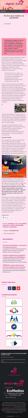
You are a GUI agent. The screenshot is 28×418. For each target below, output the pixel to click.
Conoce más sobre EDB (14, 375)
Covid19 (12, 225)
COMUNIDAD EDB (14, 230)
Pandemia (5, 227)
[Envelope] (18, 288)
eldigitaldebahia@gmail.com (8, 406)
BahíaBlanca (11, 223)
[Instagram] (14, 288)
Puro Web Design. (17, 416)
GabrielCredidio (19, 225)
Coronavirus (6, 225)
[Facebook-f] (9, 288)
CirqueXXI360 (22, 223)
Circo (16, 223)
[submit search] (21, 11)
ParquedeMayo (13, 227)
